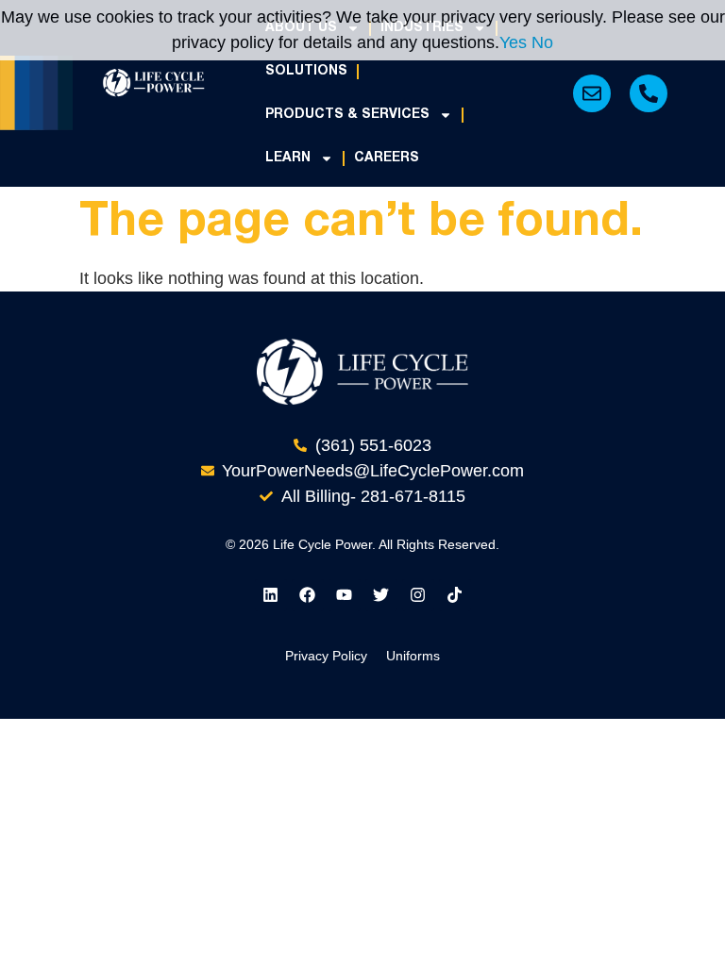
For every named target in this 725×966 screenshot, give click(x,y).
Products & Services (347, 114)
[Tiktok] (455, 595)
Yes (513, 42)
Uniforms (413, 655)
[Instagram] (418, 595)
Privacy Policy (326, 655)
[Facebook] (308, 595)
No (542, 42)
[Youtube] (345, 595)
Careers (386, 158)
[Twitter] (381, 595)
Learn (288, 158)
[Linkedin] (271, 595)
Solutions (306, 71)
